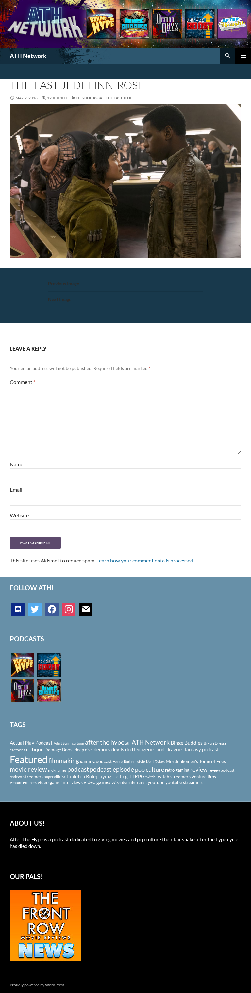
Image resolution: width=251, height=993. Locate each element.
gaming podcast (96, 761)
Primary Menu (243, 56)
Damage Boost (59, 749)
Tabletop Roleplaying (88, 776)
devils (117, 749)
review (199, 769)
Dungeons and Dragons (159, 749)
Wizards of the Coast (129, 783)
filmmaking (63, 760)
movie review (28, 769)
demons (102, 749)
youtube (156, 782)
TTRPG (136, 776)
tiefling (120, 776)
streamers (33, 776)
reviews (16, 777)
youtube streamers (184, 782)
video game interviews (60, 782)
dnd (129, 749)
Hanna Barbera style (129, 761)
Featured (28, 759)
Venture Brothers (23, 783)
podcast (78, 769)
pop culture (149, 769)
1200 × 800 (57, 97)
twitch (150, 777)
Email (16, 490)
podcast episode (112, 769)
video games (97, 782)
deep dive (84, 749)
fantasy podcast (202, 749)
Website (19, 515)
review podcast (221, 770)
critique (34, 749)
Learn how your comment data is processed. (145, 560)
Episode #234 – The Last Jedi (103, 97)
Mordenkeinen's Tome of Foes (196, 761)
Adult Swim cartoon (69, 743)
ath (128, 743)
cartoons (17, 749)
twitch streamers (173, 776)
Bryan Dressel (215, 743)
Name (16, 464)
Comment (22, 382)
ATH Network (28, 55)
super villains (54, 777)
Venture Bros (204, 776)
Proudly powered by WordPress (37, 985)
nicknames (57, 770)
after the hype (104, 742)
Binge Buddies (187, 742)
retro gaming (177, 770)
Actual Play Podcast (31, 742)
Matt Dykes (155, 761)
